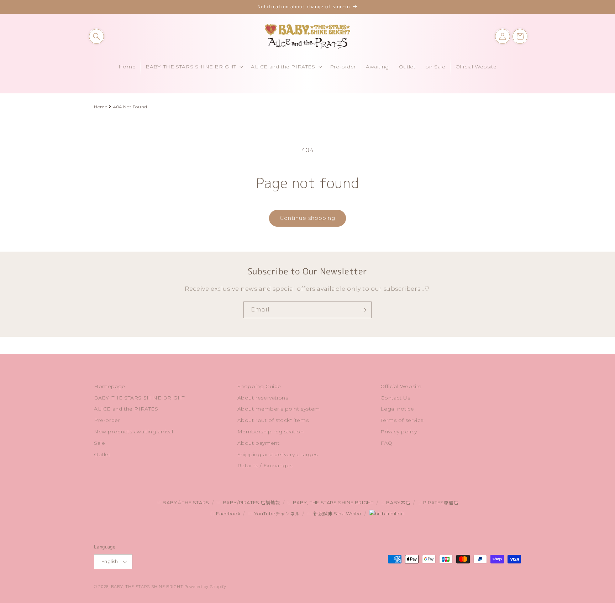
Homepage (109, 386)
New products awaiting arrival (133, 431)
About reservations (262, 398)
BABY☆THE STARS (185, 502)
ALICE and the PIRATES (126, 409)
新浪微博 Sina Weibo (337, 513)
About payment (258, 443)
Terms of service (402, 420)
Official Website (401, 386)
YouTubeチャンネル (276, 513)
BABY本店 (397, 502)
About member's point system (278, 409)
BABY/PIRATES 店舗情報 (250, 502)
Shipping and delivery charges (277, 454)
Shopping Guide (259, 386)
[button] (96, 36)
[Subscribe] (363, 310)
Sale (99, 443)
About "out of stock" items (273, 420)
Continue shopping (307, 218)
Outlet (102, 454)
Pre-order (107, 420)
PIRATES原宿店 (440, 502)
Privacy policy (398, 431)
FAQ (386, 443)
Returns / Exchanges (265, 465)
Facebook (227, 513)
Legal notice (397, 409)
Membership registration (270, 431)
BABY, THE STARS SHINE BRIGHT (139, 398)
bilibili (397, 513)
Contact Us (395, 398)
